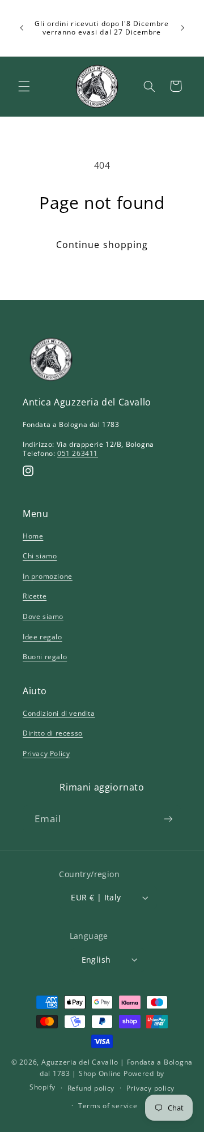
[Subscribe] (168, 818)
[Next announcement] (182, 27)
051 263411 (77, 453)
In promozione (48, 576)
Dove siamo (43, 616)
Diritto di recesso (53, 733)
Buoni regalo (45, 656)
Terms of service (108, 1105)
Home (33, 536)
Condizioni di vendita (59, 713)
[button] (24, 86)
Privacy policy (150, 1088)
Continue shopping (102, 244)
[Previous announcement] (21, 27)
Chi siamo (40, 556)
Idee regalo (42, 637)
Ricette (34, 596)
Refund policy (91, 1088)
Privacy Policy (46, 753)
